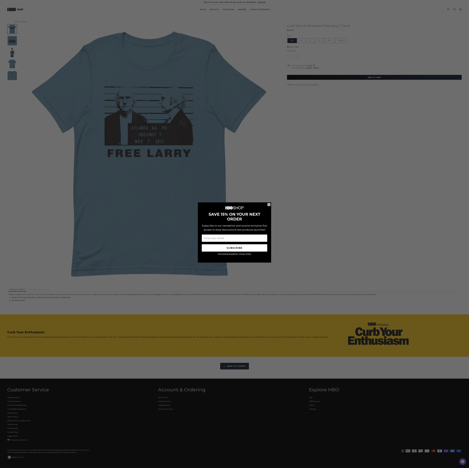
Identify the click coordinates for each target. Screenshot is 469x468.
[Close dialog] (269, 204)
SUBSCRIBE (234, 247)
